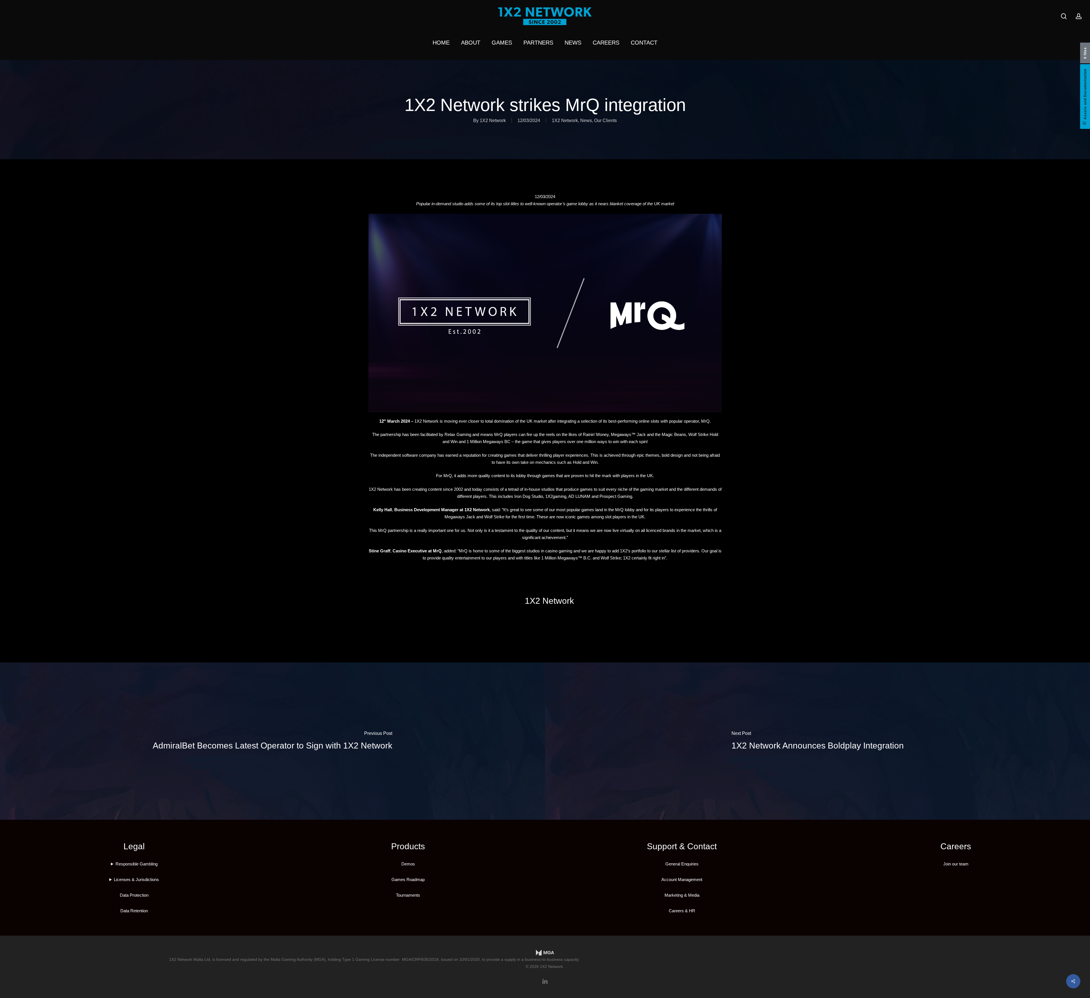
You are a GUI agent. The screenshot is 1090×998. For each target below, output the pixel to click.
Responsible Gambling (137, 863)
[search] (1063, 16)
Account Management (681, 879)
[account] (1078, 16)
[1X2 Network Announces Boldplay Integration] (817, 741)
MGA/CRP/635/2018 (420, 959)
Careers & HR (682, 910)
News (586, 120)
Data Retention (134, 910)
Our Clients (605, 120)
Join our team (956, 863)
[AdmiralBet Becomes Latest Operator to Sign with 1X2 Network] (272, 741)
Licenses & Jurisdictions (136, 879)
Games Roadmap (408, 879)
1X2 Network (493, 120)
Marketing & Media (682, 895)
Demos (408, 863)
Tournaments (408, 895)
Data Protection (134, 895)
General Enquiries (682, 863)
